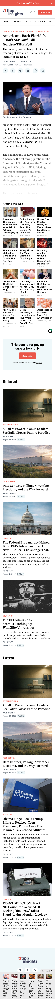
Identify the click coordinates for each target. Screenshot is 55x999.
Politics (25, 31)
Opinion (6, 31)
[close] (52, 3)
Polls (28, 22)
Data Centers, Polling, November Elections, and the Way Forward (26, 487)
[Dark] (31, 12)
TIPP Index (40, 22)
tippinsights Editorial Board (17, 62)
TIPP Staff (8, 571)
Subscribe (45, 12)
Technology (9, 482)
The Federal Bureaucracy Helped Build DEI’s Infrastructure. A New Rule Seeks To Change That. (26, 546)
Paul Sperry (9, 437)
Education (8, 616)
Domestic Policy (40, 31)
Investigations (10, 425)
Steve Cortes (9, 493)
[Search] (35, 12)
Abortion (7, 815)
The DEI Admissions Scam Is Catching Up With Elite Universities (18, 624)
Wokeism (7, 538)
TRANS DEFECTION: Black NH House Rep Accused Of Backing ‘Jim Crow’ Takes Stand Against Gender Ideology (25, 909)
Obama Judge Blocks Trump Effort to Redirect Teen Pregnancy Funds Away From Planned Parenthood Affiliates (24, 824)
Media (16, 31)
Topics (17, 22)
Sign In (39, 362)
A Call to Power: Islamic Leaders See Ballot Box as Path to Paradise (26, 431)
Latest (6, 22)
